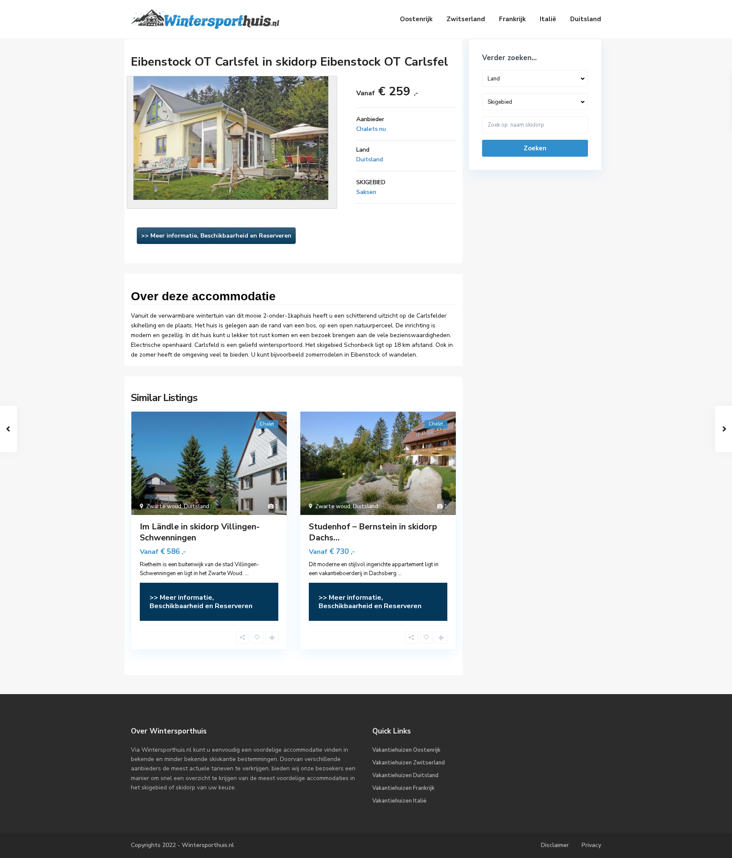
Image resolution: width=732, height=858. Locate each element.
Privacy (591, 845)
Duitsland (585, 19)
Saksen (366, 192)
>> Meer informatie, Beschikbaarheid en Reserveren (216, 236)
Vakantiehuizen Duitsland (405, 775)
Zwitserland (465, 19)
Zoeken (535, 148)
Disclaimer (555, 845)
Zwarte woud (163, 506)
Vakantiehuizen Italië (399, 801)
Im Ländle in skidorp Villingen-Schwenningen (200, 532)
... (247, 573)
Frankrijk (512, 19)
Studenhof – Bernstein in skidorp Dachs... (373, 532)
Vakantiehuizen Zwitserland (408, 763)
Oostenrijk (416, 19)
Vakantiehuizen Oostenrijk (406, 750)
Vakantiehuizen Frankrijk (403, 788)
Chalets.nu (371, 129)
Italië (548, 19)
